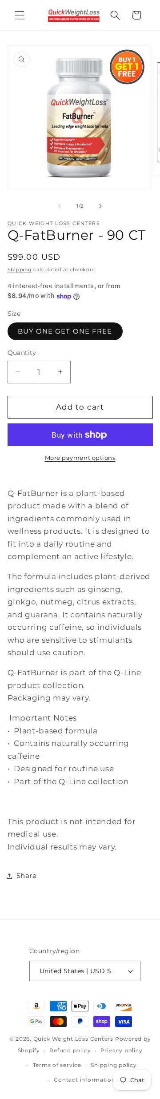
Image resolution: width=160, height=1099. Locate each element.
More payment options (80, 457)
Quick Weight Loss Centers (73, 1038)
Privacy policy (121, 1050)
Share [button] (26, 875)
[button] (19, 15)
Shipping (20, 269)
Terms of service (57, 1065)
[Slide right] (100, 206)
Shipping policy (114, 1065)
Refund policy (70, 1050)
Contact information (85, 1079)
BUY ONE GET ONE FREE (65, 331)
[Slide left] (59, 206)
